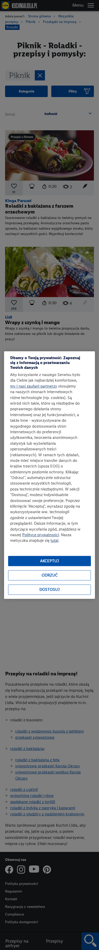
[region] (49, 475)
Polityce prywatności (40, 534)
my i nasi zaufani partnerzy (33, 386)
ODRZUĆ (50, 575)
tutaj (54, 540)
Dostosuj (49, 589)
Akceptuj (49, 561)
